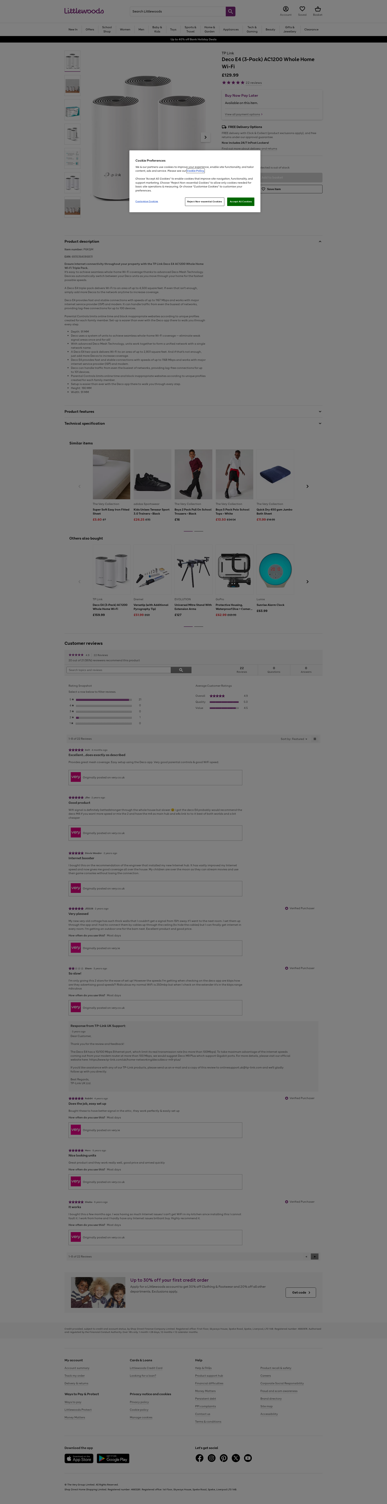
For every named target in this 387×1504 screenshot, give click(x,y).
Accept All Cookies (241, 201)
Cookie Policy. (195, 171)
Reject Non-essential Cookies (204, 201)
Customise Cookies (146, 201)
